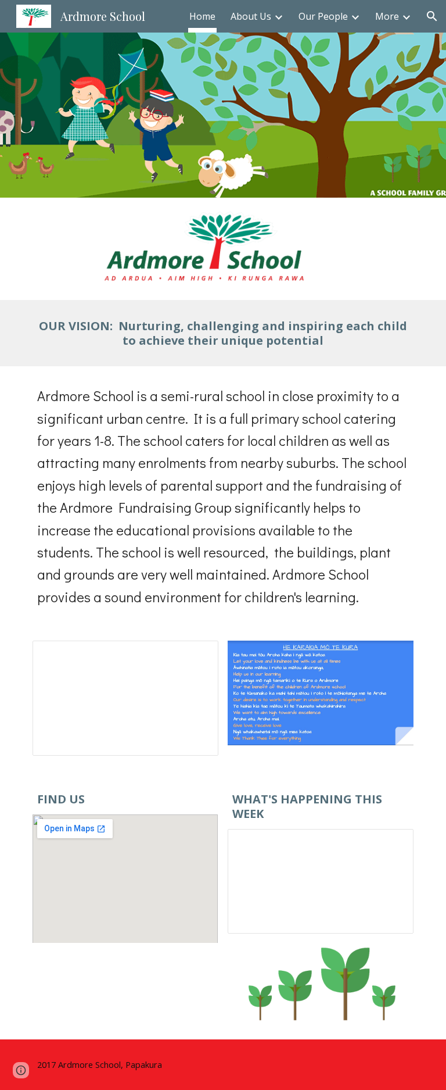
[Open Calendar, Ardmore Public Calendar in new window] (391, 844)
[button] (432, 16)
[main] (223, 333)
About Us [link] (251, 16)
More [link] (387, 16)
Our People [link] (323, 16)
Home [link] (202, 16)
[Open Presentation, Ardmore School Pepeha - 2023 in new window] (196, 656)
